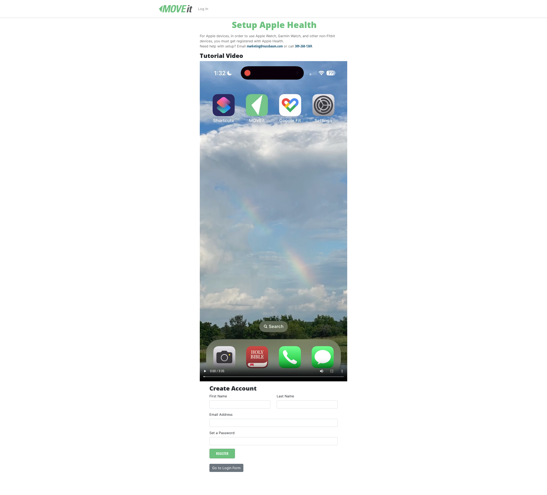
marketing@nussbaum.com (265, 46)
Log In (203, 9)
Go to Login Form (226, 468)
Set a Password (222, 433)
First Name (218, 396)
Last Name (285, 396)
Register (222, 453)
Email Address (220, 414)
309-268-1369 (303, 46)
